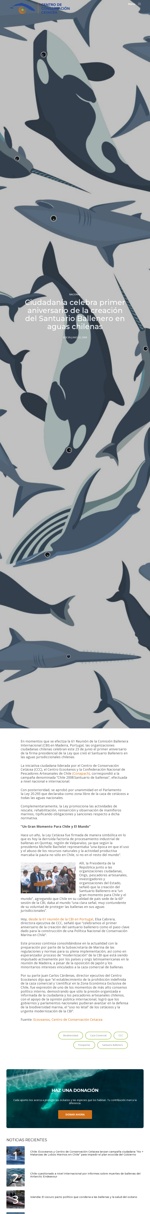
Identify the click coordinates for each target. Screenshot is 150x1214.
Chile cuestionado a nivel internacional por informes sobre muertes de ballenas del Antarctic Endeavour (85, 1175)
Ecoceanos (41, 1020)
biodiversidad (70, 1035)
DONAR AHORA (75, 1114)
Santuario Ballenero (112, 1045)
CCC (65, 337)
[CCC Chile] (39, 8)
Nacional (74, 294)
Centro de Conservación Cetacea (77, 1020)
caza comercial (98, 1035)
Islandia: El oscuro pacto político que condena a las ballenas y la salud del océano (83, 1197)
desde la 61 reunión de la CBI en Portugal (61, 919)
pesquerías (84, 1045)
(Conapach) (81, 774)
